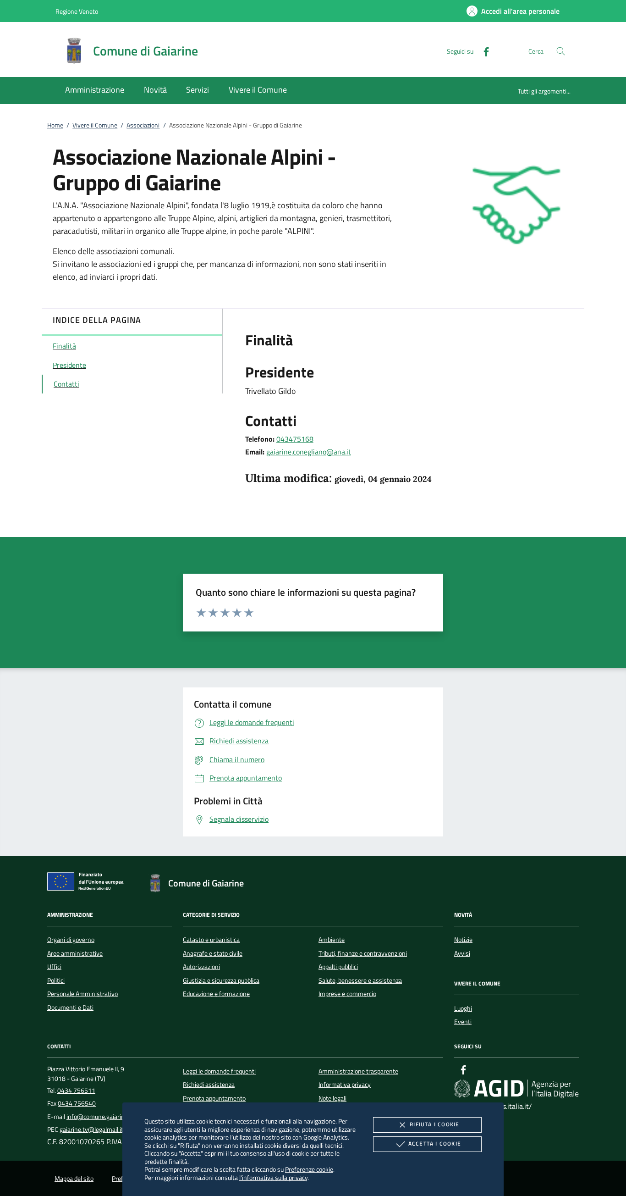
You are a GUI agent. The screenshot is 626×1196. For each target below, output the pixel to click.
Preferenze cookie (309, 1169)
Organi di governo (70, 940)
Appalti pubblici (338, 967)
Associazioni (142, 125)
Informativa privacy (344, 1085)
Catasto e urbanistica (211, 940)
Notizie (463, 940)
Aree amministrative (75, 953)
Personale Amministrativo (82, 994)
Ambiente (331, 940)
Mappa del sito (74, 1179)
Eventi (463, 1022)
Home (55, 125)
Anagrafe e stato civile (212, 953)
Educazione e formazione (216, 994)
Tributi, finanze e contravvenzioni (362, 953)
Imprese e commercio (347, 994)
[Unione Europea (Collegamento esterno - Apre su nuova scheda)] (88, 883)
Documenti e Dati (70, 1007)
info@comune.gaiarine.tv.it (103, 1117)
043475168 (294, 438)
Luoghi (463, 1008)
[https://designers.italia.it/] (516, 1089)
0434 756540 (77, 1103)
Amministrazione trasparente (358, 1071)
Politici (56, 980)
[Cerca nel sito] (561, 51)
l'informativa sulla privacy (273, 1177)
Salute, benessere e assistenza (360, 980)
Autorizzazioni (201, 967)
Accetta (434, 1143)
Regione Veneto (76, 11)
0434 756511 (76, 1090)
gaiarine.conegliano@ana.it (308, 451)
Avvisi (462, 953)
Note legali (332, 1098)
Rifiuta (434, 1124)
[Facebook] (482, 50)
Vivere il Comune (94, 125)
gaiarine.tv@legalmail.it (91, 1129)
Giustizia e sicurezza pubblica (221, 980)
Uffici (54, 967)
